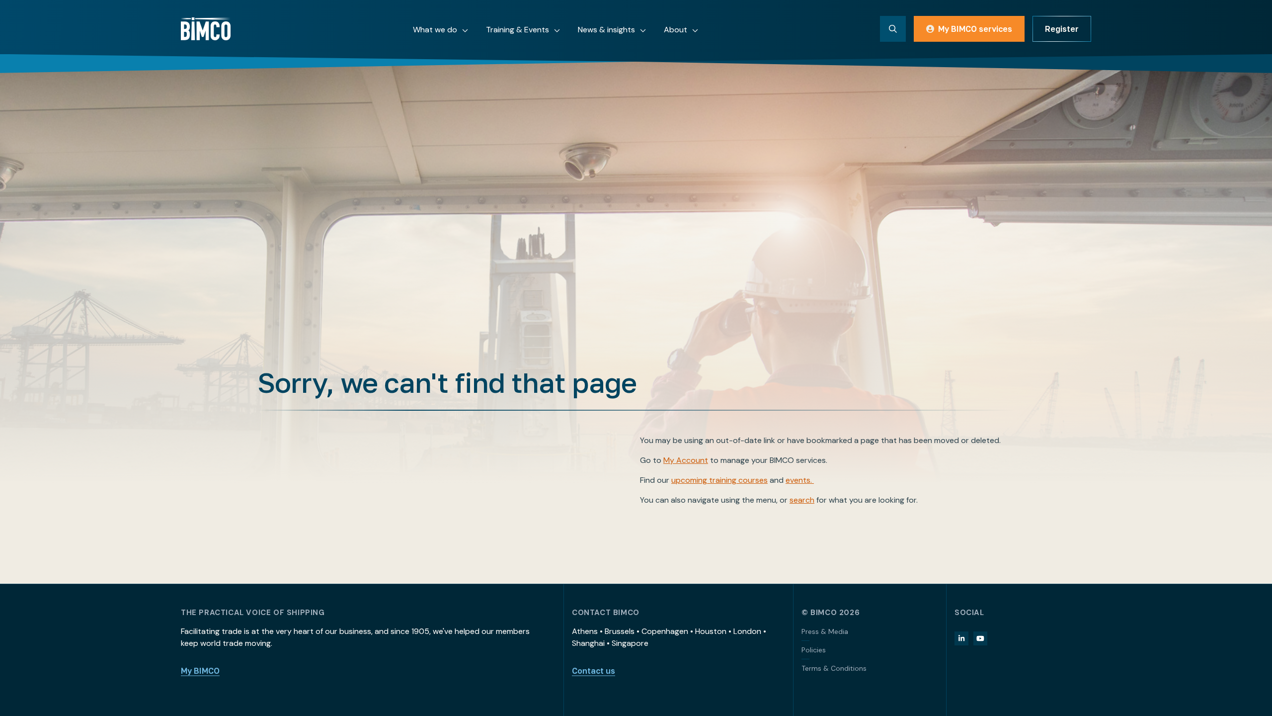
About (675, 29)
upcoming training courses (719, 480)
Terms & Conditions (834, 668)
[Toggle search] (893, 29)
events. (800, 480)
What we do (435, 29)
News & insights (606, 29)
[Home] (206, 29)
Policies (813, 649)
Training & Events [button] (517, 29)
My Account (685, 460)
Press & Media (824, 631)
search (802, 500)
